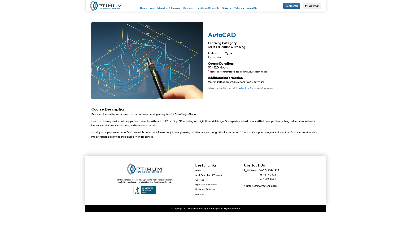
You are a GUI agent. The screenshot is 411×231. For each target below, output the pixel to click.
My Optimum (312, 5)
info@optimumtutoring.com (262, 185)
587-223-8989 (267, 178)
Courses (187, 7)
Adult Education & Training (165, 7)
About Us (252, 7)
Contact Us (291, 5)
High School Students (207, 7)
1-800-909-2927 (269, 170)
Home (143, 7)
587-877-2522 (267, 174)
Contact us (242, 88)
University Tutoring (233, 7)
